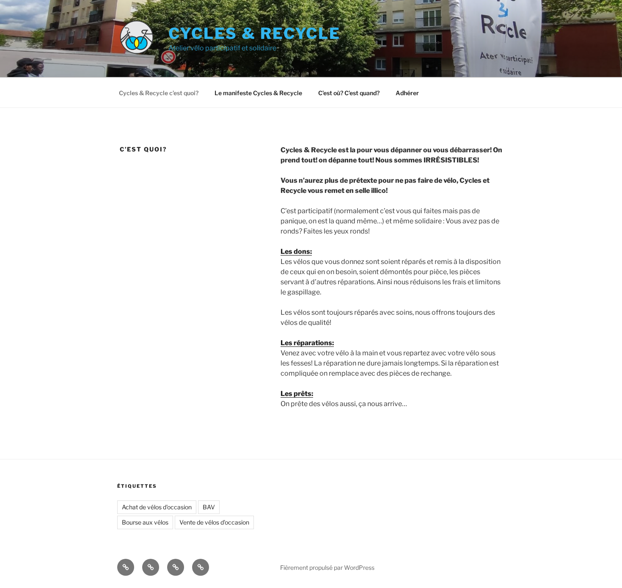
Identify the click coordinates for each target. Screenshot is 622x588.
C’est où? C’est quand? (349, 92)
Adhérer (407, 92)
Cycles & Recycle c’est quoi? (158, 92)
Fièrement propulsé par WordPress (327, 567)
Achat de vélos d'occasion (157, 507)
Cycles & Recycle (254, 33)
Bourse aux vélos (145, 522)
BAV (209, 507)
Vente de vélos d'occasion (214, 522)
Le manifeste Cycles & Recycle (258, 92)
